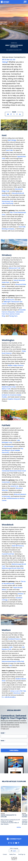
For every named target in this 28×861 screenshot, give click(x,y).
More (18, 827)
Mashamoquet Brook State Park (13, 568)
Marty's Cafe (6, 389)
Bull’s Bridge (12, 140)
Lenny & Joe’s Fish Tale (18, 691)
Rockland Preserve (14, 639)
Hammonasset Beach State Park (13, 661)
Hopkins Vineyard (14, 399)
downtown (17, 693)
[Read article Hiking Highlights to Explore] (11, 799)
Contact (5, 854)
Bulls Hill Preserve (18, 546)
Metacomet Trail (14, 268)
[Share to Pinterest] (17, 114)
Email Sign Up (21, 854)
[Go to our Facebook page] (8, 843)
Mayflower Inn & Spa (9, 387)
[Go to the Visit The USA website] (14, 858)
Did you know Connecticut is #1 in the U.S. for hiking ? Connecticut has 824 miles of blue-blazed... (10, 822)
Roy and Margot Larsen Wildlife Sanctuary (12, 450)
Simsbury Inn (9, 300)
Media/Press (12, 854)
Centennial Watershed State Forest (14, 471)
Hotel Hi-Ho (14, 486)
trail (10, 665)
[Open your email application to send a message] (8, 114)
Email (2, 740)
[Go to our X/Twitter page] (11, 843)
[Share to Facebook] (11, 114)
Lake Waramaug (7, 203)
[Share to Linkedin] (20, 114)
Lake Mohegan (9, 446)
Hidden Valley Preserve (16, 365)
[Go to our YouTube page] (16, 843)
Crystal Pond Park (8, 554)
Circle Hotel (6, 482)
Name (2, 733)
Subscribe (13, 750)
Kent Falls (9, 150)
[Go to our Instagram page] (13, 843)
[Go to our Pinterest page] (18, 843)
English (14, 850)
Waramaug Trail (7, 201)
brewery (21, 594)
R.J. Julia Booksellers (9, 697)
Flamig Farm (13, 316)
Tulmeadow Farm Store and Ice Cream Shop (13, 314)
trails (11, 647)
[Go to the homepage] (5, 2)
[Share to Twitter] (14, 114)
